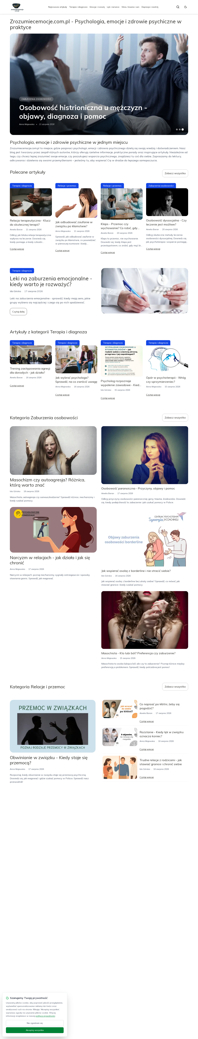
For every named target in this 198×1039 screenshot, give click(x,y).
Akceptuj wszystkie (35, 1030)
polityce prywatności (45, 1016)
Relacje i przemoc (67, 185)
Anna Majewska (26, 124)
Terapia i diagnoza (78, 7)
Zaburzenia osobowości (36, 99)
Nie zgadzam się (35, 1023)
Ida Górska (106, 390)
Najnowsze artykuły (57, 7)
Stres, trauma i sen (130, 7)
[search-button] (177, 7)
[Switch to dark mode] (185, 7)
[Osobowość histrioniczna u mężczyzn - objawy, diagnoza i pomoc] (99, 84)
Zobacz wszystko (175, 173)
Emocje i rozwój (97, 7)
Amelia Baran (16, 229)
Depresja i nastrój (150, 7)
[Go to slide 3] (182, 129)
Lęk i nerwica (113, 7)
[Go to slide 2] (180, 129)
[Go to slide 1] (177, 129)
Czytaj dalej (18, 311)
